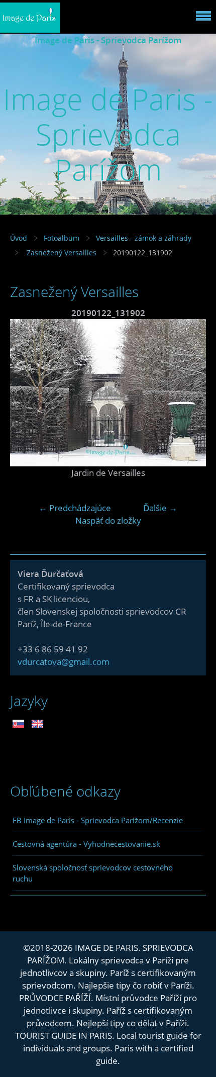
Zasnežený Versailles (60, 252)
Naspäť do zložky (108, 520)
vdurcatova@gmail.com (64, 661)
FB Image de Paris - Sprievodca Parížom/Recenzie (98, 820)
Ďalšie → (160, 508)
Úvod (18, 238)
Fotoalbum (61, 238)
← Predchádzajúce (75, 508)
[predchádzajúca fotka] (26, 392)
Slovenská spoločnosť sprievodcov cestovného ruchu (93, 873)
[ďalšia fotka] (189, 392)
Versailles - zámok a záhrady (143, 238)
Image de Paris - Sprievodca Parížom (108, 40)
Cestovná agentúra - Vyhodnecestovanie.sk (86, 844)
